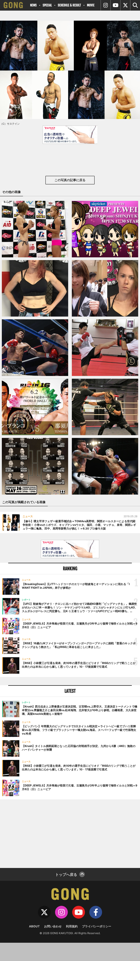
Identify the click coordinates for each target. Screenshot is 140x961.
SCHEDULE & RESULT (69, 5)
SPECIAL (47, 5)
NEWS (33, 5)
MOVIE (90, 5)
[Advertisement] (70, 833)
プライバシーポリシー (96, 926)
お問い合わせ (53, 926)
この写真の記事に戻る (70, 180)
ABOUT (34, 926)
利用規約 (72, 926)
